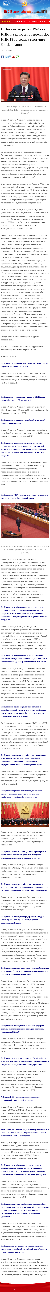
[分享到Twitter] (6, 57)
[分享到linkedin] (10, 57)
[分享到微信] (17, 57)
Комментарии (37, 21)
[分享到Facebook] (2, 57)
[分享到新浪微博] (13, 57)
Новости (20, 21)
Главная (6, 21)
